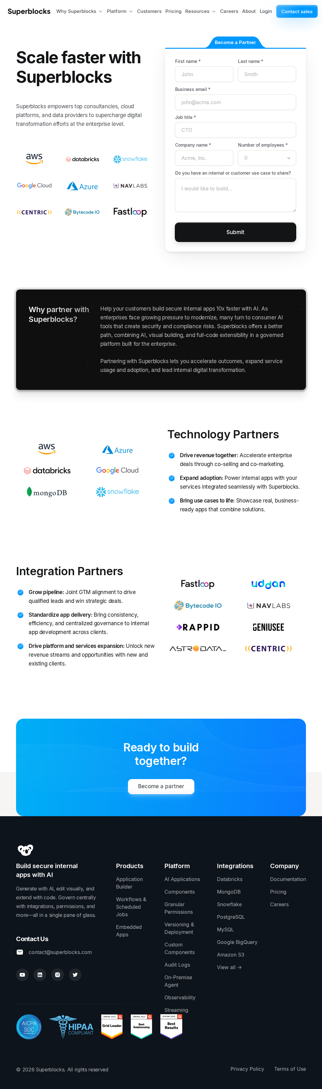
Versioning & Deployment (179, 928)
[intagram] (57, 974)
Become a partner (161, 786)
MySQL (225, 929)
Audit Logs (177, 965)
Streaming (176, 1010)
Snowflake (229, 904)
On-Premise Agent (178, 981)
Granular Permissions (178, 908)
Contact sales (297, 11)
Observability (180, 997)
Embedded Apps (129, 931)
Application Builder (129, 883)
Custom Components (179, 948)
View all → (229, 967)
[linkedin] (40, 974)
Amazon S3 (230, 954)
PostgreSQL (231, 917)
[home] (31, 11)
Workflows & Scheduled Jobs (131, 907)
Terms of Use (290, 1069)
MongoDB (229, 892)
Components (179, 892)
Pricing (278, 892)
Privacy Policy (247, 1069)
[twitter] (75, 974)
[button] (79, 11)
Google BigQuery (237, 942)
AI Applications (182, 879)
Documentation (288, 879)
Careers (279, 904)
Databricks (229, 879)
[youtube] (22, 974)
